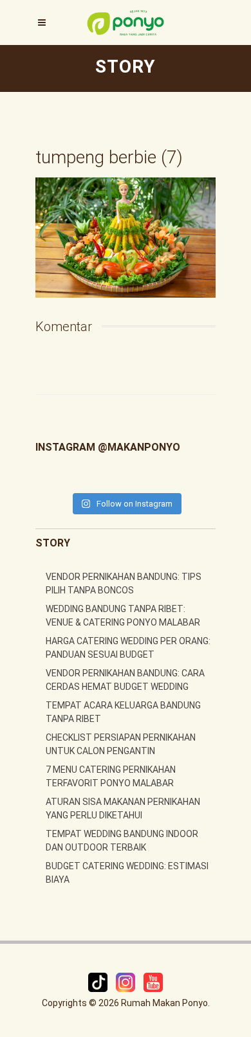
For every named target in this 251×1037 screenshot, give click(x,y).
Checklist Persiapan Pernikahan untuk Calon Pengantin (121, 744)
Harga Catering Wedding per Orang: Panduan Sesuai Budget (128, 648)
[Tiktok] (99, 982)
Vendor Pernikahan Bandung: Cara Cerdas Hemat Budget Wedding (125, 680)
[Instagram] (126, 982)
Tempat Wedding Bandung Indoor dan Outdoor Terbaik (122, 840)
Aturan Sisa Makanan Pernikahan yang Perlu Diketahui (123, 808)
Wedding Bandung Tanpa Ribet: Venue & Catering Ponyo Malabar (123, 615)
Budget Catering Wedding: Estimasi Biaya (127, 873)
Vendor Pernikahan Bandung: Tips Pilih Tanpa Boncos (123, 583)
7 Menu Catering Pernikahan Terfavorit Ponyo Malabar (111, 776)
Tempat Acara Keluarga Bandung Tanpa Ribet (123, 712)
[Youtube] (153, 982)
